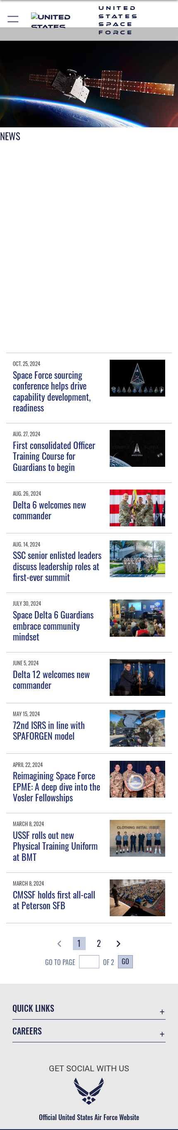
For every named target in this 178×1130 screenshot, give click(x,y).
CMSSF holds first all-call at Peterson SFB (54, 900)
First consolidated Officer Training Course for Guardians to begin (54, 455)
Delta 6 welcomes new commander (49, 510)
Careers (27, 1031)
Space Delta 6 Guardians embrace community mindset (53, 625)
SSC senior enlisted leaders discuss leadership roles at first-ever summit (57, 565)
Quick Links (33, 1008)
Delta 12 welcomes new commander (51, 679)
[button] (13, 20)
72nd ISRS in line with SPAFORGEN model (49, 730)
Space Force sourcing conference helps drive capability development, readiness (52, 391)
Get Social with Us (89, 1068)
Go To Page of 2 (79, 962)
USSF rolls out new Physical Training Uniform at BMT (55, 845)
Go (125, 961)
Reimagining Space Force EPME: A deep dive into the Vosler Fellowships (56, 786)
